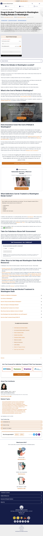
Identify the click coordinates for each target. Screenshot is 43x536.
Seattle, (29, 273)
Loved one (12, 248)
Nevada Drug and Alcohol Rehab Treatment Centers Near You (13, 411)
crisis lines (12, 286)
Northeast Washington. (36, 275)
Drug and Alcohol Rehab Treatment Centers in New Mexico (13, 401)
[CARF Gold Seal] (14, 517)
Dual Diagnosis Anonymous (7, 279)
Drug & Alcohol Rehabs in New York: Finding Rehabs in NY (12, 403)
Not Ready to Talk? (21, 488)
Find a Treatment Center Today (21, 188)
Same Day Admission (22, 20)
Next (11, 51)
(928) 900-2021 (23, 1)
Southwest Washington (24, 275)
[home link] (1, 9)
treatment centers (5, 9)
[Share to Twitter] (34, 434)
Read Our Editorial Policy (5, 396)
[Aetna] (27, 369)
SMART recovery (5, 276)
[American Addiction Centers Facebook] (17, 521)
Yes (17, 434)
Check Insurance (21, 473)
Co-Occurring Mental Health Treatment (21, 330)
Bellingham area (34, 273)
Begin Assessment (7, 251)
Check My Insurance (21, 374)
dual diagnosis (30, 216)
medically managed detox (6, 100)
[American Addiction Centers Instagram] (23, 521)
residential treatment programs (34, 136)
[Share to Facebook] (37, 434)
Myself (6, 248)
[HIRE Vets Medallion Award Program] (21, 517)
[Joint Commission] (18, 517)
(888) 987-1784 (22, 512)
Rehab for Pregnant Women (19, 347)
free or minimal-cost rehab (26, 96)
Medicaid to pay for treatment (32, 150)
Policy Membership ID (5, 46)
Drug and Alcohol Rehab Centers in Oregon (10, 408)
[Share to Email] (39, 434)
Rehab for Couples (17, 339)
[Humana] (17, 369)
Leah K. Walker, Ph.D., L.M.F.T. (8, 17)
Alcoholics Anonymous (6, 268)
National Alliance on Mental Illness (8, 281)
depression (18, 222)
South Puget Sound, (16, 275)
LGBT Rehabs (17, 344)
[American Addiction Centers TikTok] (28, 521)
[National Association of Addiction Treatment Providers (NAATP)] (28, 517)
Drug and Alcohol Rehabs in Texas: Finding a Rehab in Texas (13, 406)
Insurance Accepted (13, 20)
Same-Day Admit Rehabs (19, 349)
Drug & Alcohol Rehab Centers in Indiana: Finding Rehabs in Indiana (14, 405)
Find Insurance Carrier (5, 41)
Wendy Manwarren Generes (21, 17)
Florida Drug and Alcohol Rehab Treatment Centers (12, 413)
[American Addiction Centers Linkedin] (20, 521)
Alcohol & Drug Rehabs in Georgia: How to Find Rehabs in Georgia (14, 409)
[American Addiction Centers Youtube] (25, 521)
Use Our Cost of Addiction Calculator (21, 163)
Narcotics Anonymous (6, 272)
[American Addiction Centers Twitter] (15, 521)
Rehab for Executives (18, 342)
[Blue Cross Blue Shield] (7, 369)
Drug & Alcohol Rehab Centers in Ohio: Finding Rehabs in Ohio (13, 410)
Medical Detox (4, 20)
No (22, 434)
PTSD (23, 222)
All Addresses (21, 513)
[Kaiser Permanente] (38, 369)
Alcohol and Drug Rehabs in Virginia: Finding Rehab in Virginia (13, 404)
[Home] (10, 3)
